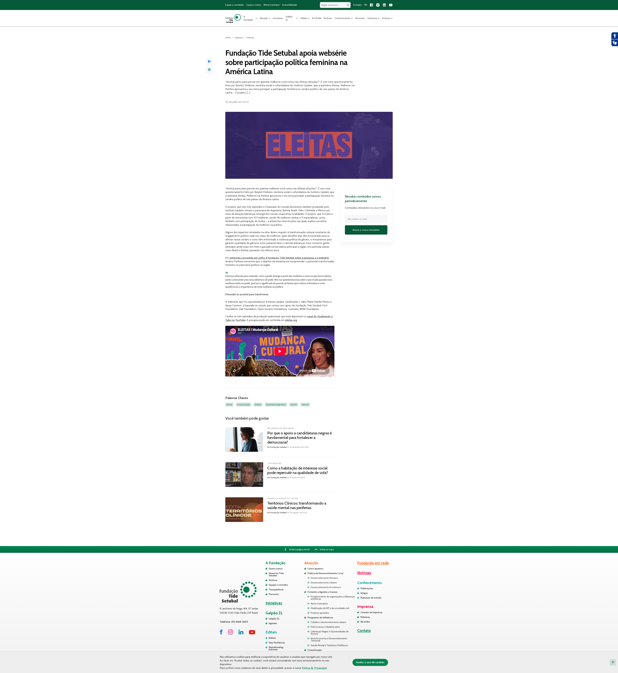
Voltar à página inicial (299, 549)
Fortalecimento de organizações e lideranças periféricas (333, 597)
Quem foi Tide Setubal (276, 574)
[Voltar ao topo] (613, 662)
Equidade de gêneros (276, 404)
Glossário (360, 18)
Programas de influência (320, 617)
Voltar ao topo (326, 549)
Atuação (264, 18)
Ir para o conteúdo (234, 4)
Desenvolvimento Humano (324, 578)
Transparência (276, 589)
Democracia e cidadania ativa (325, 627)
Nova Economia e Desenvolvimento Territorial (329, 639)
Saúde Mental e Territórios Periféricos (329, 645)
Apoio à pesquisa (319, 603)
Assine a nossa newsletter (366, 230)
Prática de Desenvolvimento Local (325, 573)
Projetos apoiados (320, 613)
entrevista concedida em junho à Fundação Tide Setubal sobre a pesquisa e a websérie (279, 257)
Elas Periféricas (277, 642)
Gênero (305, 404)
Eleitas (258, 404)
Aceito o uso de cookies (370, 662)
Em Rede (316, 18)
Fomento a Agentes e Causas (322, 592)
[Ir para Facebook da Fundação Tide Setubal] (221, 633)
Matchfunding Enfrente (276, 648)
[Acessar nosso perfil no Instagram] (378, 5)
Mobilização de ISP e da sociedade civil (330, 608)
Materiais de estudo (370, 598)
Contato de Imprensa (371, 612)
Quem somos (276, 568)
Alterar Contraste (271, 5)
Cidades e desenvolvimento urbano (328, 622)
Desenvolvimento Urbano (324, 582)
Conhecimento (342, 18)
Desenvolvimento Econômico (326, 587)
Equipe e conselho (278, 585)
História (273, 580)
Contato (357, 4)
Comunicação (243, 404)
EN (365, 4)
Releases (365, 617)
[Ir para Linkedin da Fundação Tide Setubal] (241, 633)
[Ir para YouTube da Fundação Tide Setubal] (252, 633)
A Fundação (248, 18)
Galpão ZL (289, 18)
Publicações (366, 588)
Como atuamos (315, 568)
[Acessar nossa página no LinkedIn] (384, 5)
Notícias (328, 18)
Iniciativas (278, 18)
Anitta (229, 404)
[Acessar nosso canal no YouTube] (391, 5)
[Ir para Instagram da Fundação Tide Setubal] (230, 633)
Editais (304, 18)
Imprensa (372, 18)
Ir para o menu (254, 4)
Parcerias (274, 594)
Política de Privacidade (314, 667)
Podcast (386, 18)
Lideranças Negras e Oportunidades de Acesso (330, 632)
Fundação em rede (373, 563)
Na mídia (365, 622)
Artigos (364, 593)
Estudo (294, 404)
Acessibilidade (289, 4)
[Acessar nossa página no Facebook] (371, 5)
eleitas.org (291, 320)
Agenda (273, 623)
